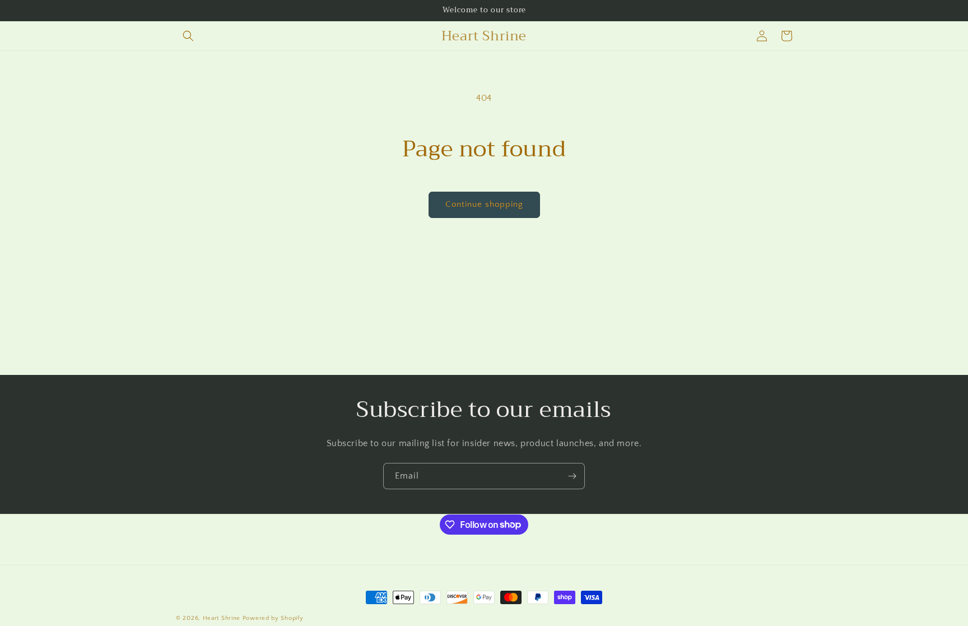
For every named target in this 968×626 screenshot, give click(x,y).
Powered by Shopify (273, 618)
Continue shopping (484, 204)
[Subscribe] (572, 476)
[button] (188, 36)
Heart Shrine (221, 618)
